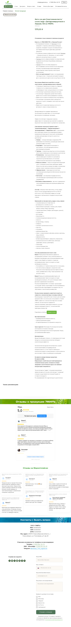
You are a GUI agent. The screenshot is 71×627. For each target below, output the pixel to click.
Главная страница (8, 11)
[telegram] (22, 561)
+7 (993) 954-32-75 (39, 544)
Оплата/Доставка (48, 6)
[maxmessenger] (20, 561)
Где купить (22, 6)
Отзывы (39, 6)
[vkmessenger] (17, 561)
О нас (16, 6)
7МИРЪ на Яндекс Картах (35, 459)
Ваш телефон (39, 564)
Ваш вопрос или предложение (44, 580)
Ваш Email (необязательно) (43, 572)
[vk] (15, 561)
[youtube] (12, 561)
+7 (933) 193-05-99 (41, 546)
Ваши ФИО (39, 556)
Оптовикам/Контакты (61, 6)
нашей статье (52, 312)
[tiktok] (10, 561)
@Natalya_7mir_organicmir (39, 548)
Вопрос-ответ (31, 6)
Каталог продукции (20, 11)
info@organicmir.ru (43, 2)
